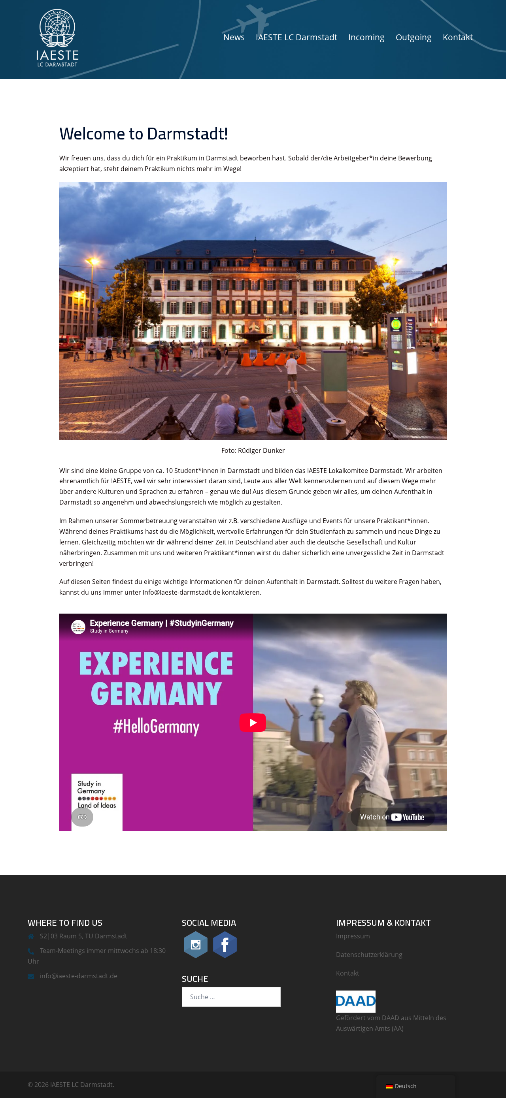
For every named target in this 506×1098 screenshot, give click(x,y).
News (234, 37)
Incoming (366, 37)
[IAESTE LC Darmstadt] (57, 36)
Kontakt (458, 37)
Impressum (353, 936)
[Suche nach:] (231, 997)
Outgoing (414, 37)
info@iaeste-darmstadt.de (78, 976)
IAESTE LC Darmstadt (296, 37)
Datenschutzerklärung (369, 954)
